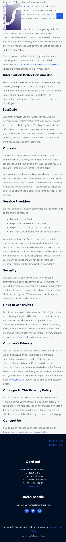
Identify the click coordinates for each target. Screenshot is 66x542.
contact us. (43, 431)
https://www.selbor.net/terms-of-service (37, 64)
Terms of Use (56, 440)
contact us (15, 379)
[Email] (39, 511)
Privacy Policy (56, 444)
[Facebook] (26, 511)
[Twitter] (33, 511)
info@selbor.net (33, 486)
